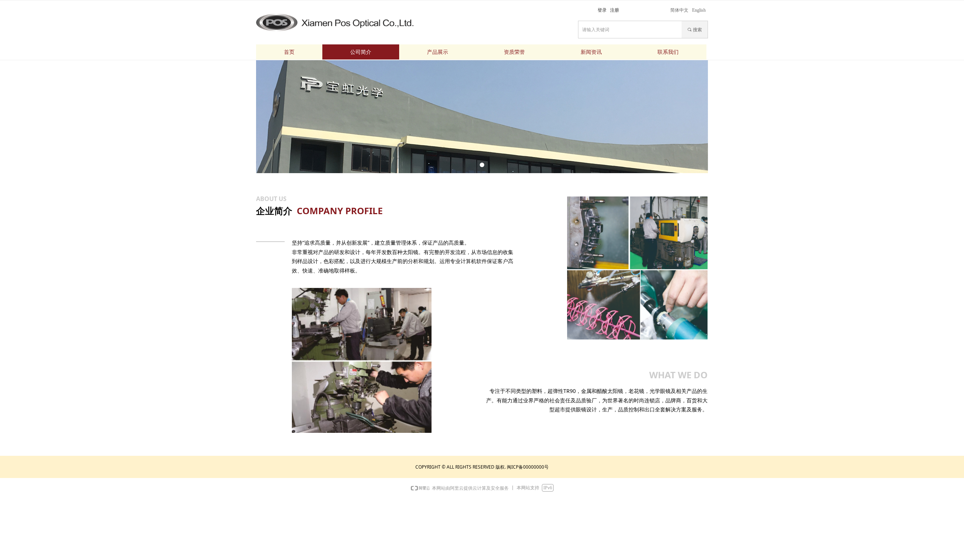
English (699, 10)
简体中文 (679, 10)
